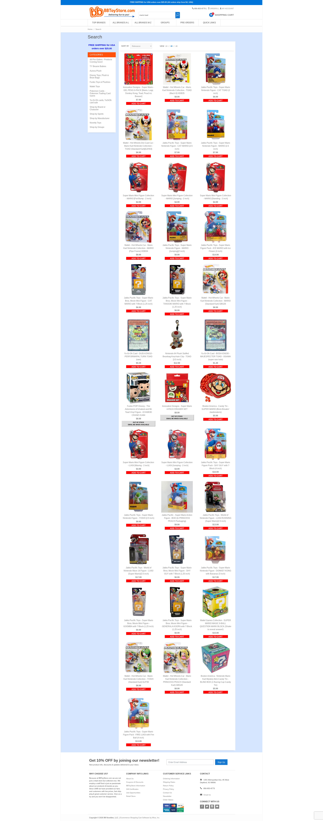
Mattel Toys (95, 86)
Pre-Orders (187, 23)
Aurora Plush (95, 71)
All (176, 46)
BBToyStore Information (135, 786)
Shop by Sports (96, 114)
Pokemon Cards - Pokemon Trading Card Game (100, 93)
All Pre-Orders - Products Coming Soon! (101, 60)
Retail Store (131, 796)
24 (166, 46)
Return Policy (168, 786)
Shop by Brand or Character (97, 108)
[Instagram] (212, 807)
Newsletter (167, 796)
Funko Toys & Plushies (100, 82)
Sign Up (221, 762)
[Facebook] (202, 807)
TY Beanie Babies (98, 66)
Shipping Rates (169, 782)
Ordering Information (171, 779)
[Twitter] (207, 807)
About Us (129, 779)
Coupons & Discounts (134, 782)
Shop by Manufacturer (99, 118)
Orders (214, 9)
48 (171, 46)
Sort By (125, 46)
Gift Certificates (132, 789)
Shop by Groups (97, 127)
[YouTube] (217, 807)
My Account (228, 9)
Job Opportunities (133, 793)
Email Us (207, 795)
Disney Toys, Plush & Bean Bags (99, 76)
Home (90, 29)
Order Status (168, 800)
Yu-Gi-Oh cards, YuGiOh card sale (101, 101)
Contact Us (167, 793)
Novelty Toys (95, 123)
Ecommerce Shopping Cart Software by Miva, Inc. (140, 818)
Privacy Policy (168, 789)
